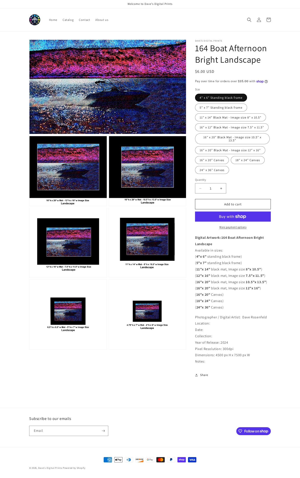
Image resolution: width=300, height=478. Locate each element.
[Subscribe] (103, 431)
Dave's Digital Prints (50, 467)
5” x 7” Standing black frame (221, 107)
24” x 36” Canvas (212, 170)
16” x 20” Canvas (212, 160)
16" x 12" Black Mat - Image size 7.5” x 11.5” (232, 127)
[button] (249, 20)
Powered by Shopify (74, 467)
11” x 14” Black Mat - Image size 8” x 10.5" (230, 117)
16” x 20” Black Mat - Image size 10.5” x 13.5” (232, 138)
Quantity (200, 180)
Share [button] (204, 375)
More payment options (232, 227)
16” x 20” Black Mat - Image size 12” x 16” (230, 150)
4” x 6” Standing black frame (221, 98)
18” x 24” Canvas (247, 160)
